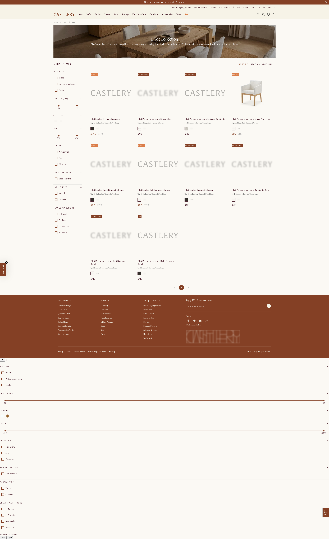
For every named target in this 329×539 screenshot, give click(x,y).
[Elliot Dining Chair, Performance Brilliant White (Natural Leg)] (158, 93)
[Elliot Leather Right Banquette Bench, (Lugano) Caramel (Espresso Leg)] (111, 164)
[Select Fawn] (97, 128)
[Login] (263, 14)
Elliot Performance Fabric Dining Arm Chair (251, 119)
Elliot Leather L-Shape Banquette (105, 119)
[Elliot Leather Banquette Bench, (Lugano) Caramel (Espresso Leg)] (205, 164)
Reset (3, 538)
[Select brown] (61, 121)
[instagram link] (201, 321)
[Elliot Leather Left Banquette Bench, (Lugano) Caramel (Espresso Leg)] (158, 164)
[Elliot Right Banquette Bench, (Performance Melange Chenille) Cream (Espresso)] (158, 235)
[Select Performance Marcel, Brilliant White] (139, 128)
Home (56, 22)
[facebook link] (188, 321)
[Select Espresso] (92, 128)
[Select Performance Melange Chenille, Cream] (145, 128)
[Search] (258, 14)
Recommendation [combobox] (261, 64)
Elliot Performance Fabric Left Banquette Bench (108, 263)
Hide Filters (63, 64)
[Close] (2, 360)
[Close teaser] (6, 262)
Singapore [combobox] (267, 7)
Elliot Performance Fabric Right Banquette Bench (156, 263)
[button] (268, 14)
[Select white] (56, 121)
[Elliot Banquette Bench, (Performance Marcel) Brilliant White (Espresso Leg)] (252, 164)
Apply (9, 538)
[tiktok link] (207, 321)
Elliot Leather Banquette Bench (199, 190)
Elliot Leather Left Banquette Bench (154, 190)
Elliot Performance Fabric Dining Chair (155, 119)
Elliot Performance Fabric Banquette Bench (251, 190)
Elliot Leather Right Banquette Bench (107, 190)
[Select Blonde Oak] (145, 273)
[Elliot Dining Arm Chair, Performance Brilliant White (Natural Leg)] (252, 93)
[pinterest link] (194, 321)
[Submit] (269, 306)
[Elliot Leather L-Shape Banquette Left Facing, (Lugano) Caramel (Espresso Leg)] (111, 93)
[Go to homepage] (64, 14)
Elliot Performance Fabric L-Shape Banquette (205, 119)
